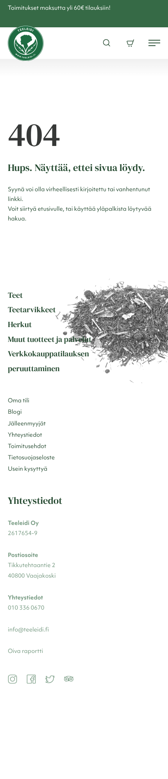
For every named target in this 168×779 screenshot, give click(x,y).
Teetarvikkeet (32, 309)
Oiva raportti (25, 652)
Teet (15, 295)
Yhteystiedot (25, 435)
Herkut (20, 324)
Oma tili (18, 401)
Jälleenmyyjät (27, 424)
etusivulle (50, 209)
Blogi (15, 412)
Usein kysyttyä (27, 469)
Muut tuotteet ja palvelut (49, 339)
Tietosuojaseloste (31, 458)
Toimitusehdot (27, 447)
